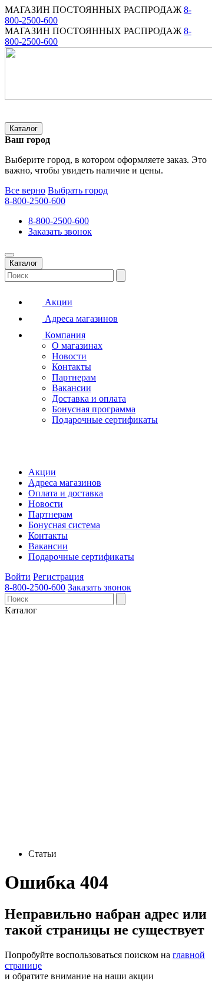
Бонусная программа (93, 409)
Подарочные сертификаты (105, 420)
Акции (57, 302)
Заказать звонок (60, 231)
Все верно (25, 190)
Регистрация (58, 577)
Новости (69, 356)
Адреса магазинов (80, 318)
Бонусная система (64, 525)
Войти (18, 577)
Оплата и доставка (65, 493)
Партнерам (74, 377)
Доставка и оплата (89, 398)
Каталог (23, 128)
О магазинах (77, 346)
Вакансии (71, 388)
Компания (63, 335)
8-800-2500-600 (35, 201)
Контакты (71, 367)
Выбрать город (78, 190)
